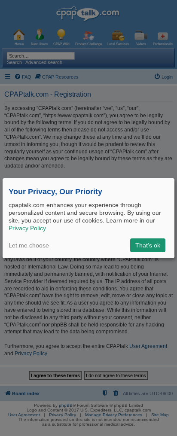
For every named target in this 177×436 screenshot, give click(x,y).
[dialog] (88, 218)
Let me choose (29, 245)
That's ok (147, 245)
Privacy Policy (27, 228)
